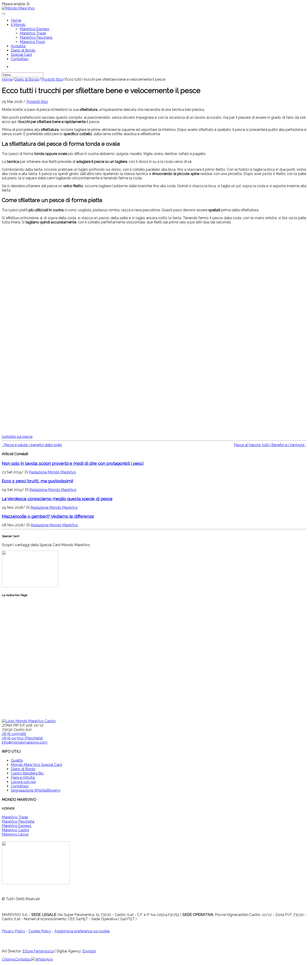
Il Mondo (18, 25)
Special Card (21, 54)
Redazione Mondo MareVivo (52, 472)
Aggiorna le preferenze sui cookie (82, 931)
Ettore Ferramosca (38, 951)
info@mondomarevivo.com (24, 742)
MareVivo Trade (33, 33)
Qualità (17, 760)
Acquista (18, 46)
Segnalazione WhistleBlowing (35, 790)
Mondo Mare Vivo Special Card (36, 765)
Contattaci (19, 59)
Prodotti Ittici (52, 79)
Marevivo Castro (15, 830)
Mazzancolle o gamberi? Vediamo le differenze (48, 516)
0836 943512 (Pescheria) (22, 738)
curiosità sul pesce (17, 436)
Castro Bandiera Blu (27, 773)
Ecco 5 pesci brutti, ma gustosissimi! (37, 480)
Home (16, 20)
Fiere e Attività (23, 777)
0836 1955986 (14, 734)
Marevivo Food (32, 42)
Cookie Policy (39, 931)
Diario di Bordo (23, 50)
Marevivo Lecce (15, 834)
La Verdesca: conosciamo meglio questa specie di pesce (57, 498)
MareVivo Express (34, 29)
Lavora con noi (23, 782)
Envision (89, 951)
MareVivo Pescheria (36, 37)
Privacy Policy (13, 931)
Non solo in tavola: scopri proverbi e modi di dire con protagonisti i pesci (72, 463)
